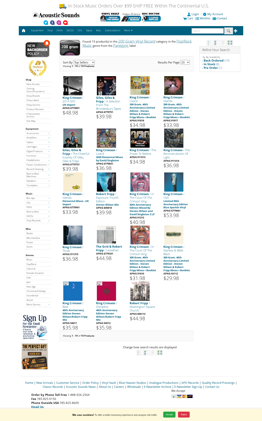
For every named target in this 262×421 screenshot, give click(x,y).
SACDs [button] (70, 30)
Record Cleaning (34, 169)
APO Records (190, 383)
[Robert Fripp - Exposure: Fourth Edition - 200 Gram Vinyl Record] (106, 181)
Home (29, 383)
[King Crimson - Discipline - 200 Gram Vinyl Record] (106, 291)
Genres (30, 255)
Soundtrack (32, 295)
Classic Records (53, 387)
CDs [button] (80, 30)
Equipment (32, 128)
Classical (30, 268)
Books (29, 233)
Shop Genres (33, 104)
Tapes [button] (89, 30)
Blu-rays (30, 198)
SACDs (29, 216)
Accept (169, 414)
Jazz (28, 282)
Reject (184, 414)
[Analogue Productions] (131, 17)
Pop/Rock (31, 264)
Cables (29, 142)
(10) (216, 60)
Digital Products (34, 151)
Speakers (31, 180)
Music (29, 193)
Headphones (33, 160)
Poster (29, 242)
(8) (211, 64)
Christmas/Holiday (36, 291)
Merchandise (33, 238)
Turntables (32, 185)
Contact (222, 18)
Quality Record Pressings (218, 383)
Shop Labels (32, 100)
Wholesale (134, 387)
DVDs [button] (60, 30)
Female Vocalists (35, 273)
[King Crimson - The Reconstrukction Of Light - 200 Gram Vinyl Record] (173, 138)
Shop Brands (33, 95)
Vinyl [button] (50, 30)
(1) (213, 68)
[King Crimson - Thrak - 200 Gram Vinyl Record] (73, 235)
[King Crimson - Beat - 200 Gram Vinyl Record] (73, 291)
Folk (28, 277)
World (29, 300)
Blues (29, 259)
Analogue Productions (163, 383)
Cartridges (31, 146)
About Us (105, 387)
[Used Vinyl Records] (110, 17)
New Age (31, 286)
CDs (28, 202)
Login (195, 14)
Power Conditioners (36, 164)
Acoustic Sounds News (81, 387)
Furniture (31, 155)
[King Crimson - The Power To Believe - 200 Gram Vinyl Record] (140, 138)
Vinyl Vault (109, 383)
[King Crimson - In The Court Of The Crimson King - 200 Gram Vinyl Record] (140, 181)
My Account (215, 14)
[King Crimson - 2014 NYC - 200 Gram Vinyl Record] (73, 85)
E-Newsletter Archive (33, 115)
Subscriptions (112, 30)
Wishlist (205, 18)
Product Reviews (35, 109)
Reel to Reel (32, 211)
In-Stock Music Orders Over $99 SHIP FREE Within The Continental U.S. (138, 6)
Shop (28, 79)
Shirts (29, 246)
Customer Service (67, 383)
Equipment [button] (37, 30)
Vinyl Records (33, 220)
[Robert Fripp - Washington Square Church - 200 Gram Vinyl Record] (140, 291)
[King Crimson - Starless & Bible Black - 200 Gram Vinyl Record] (173, 234)
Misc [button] (98, 30)
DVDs (29, 207)
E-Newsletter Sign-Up (188, 387)
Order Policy (90, 383)
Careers (119, 387)
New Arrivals (33, 84)
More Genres (33, 304)
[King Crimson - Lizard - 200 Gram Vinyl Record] (140, 85)
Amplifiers (31, 137)
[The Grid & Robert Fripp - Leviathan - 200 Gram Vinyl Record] (106, 234)
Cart (190, 18)
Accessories (32, 133)
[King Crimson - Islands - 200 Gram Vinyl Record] (173, 85)
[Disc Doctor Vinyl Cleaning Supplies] (152, 17)
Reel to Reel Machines (32, 175)
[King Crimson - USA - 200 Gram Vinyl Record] (173, 181)
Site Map (30, 121)
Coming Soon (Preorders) (35, 90)
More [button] (127, 30)
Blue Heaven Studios (132, 383)
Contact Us (212, 387)
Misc (28, 229)
